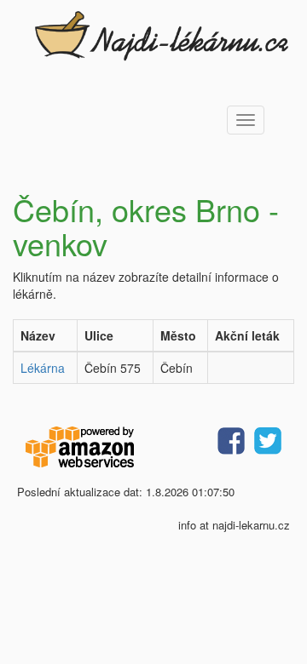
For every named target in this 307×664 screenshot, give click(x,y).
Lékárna (42, 367)
